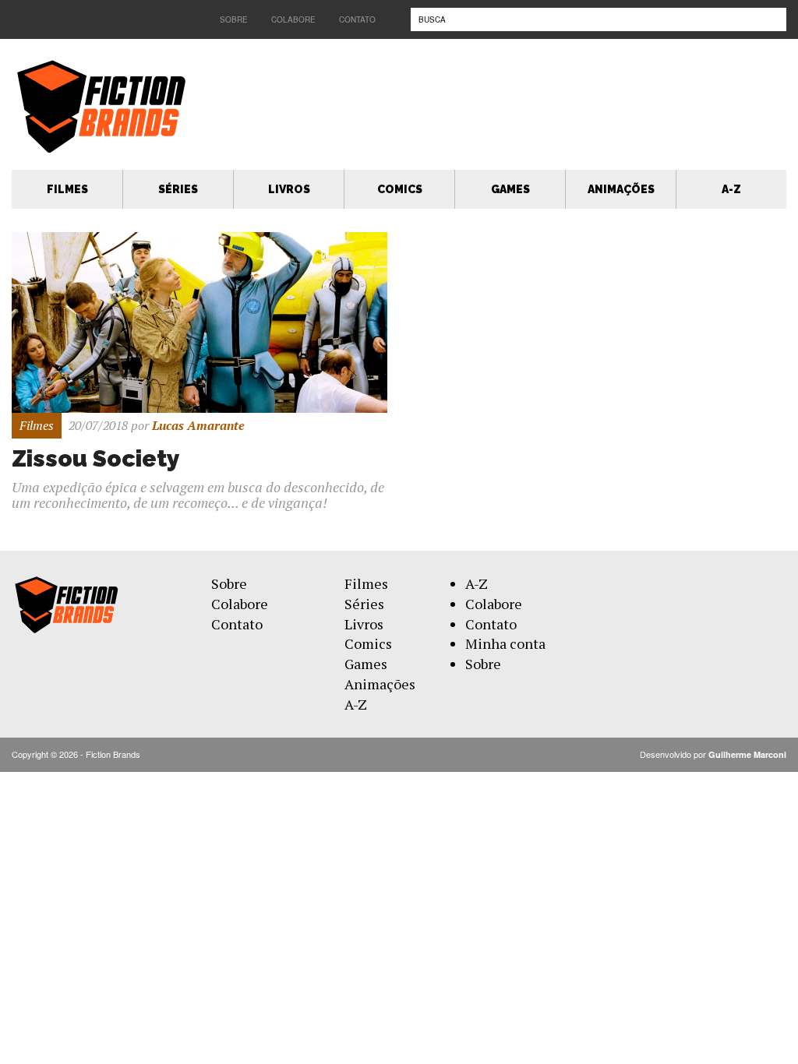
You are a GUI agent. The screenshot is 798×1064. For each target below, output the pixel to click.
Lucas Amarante (198, 425)
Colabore (293, 19)
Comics (399, 189)
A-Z (731, 189)
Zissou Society (96, 458)
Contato (357, 19)
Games (510, 189)
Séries (178, 189)
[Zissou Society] (199, 320)
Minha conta (505, 643)
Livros (289, 189)
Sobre (234, 19)
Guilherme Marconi (747, 754)
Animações (621, 189)
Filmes (67, 189)
